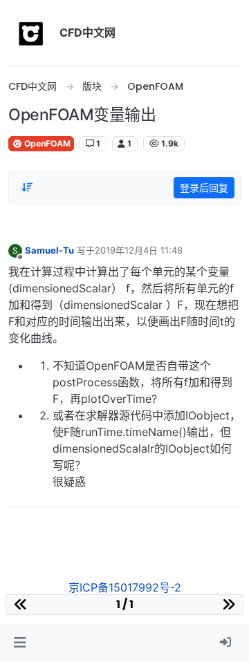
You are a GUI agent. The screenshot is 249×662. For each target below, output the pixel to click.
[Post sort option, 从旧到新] (27, 187)
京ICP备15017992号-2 (124, 587)
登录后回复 (204, 187)
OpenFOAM (46, 143)
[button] (20, 642)
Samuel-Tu (49, 250)
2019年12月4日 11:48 (139, 250)
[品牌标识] (31, 33)
